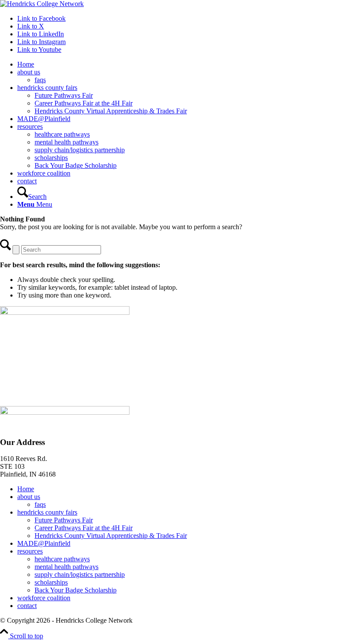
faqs (40, 504)
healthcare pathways (62, 559)
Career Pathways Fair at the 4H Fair (84, 527)
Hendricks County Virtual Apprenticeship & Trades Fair (111, 535)
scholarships (51, 582)
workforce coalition (43, 598)
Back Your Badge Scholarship (76, 590)
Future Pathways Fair (64, 520)
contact (27, 605)
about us (28, 496)
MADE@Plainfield (43, 543)
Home (25, 489)
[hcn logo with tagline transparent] (42, 3)
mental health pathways (66, 566)
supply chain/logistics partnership (80, 574)
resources (30, 551)
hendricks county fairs (47, 512)
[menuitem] (185, 64)
